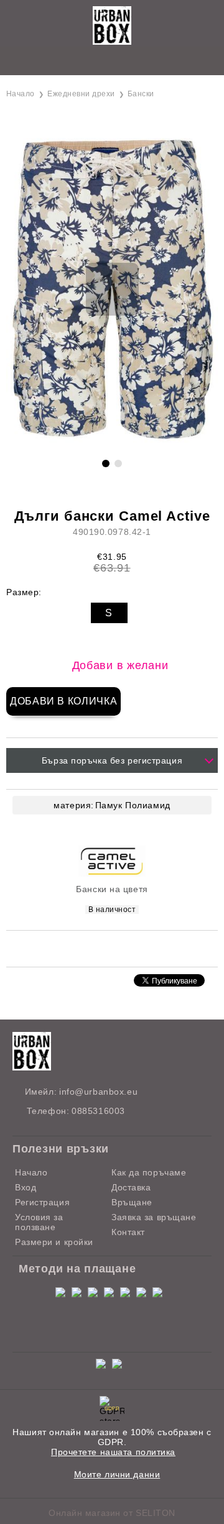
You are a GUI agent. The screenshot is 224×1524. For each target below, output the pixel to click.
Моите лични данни (117, 1474)
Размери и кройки (54, 1242)
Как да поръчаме (148, 1172)
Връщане (131, 1202)
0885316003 (98, 1111)
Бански (141, 93)
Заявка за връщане (154, 1217)
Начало (20, 93)
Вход (25, 1187)
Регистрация (42, 1202)
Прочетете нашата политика (113, 1452)
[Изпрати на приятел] (96, 948)
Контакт (128, 1232)
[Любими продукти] (98, 62)
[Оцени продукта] (125, 948)
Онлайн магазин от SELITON (112, 1513)
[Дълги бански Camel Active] (112, 444)
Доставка (131, 1187)
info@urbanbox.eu (98, 1092)
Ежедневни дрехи (80, 93)
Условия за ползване (39, 1222)
